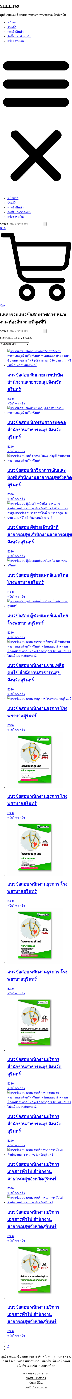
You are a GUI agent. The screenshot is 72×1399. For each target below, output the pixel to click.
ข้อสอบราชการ (36, 1378)
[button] (36, 119)
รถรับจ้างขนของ (36, 1387)
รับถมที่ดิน (36, 1382)
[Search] (45, 224)
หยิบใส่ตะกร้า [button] (16, 403)
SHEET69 (9, 6)
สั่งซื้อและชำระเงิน (19, 36)
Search (4, 223)
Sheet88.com (7, 1394)
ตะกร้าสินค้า (15, 31)
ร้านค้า (11, 27)
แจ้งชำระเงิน (15, 41)
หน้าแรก (12, 22)
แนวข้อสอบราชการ (36, 1373)
